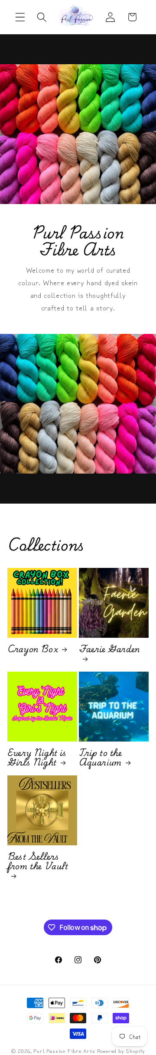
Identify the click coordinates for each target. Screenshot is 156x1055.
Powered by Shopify (121, 1050)
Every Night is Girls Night (36, 757)
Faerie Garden (109, 650)
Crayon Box (32, 649)
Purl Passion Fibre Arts (64, 1050)
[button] (20, 17)
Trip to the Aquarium (100, 757)
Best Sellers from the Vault (37, 862)
